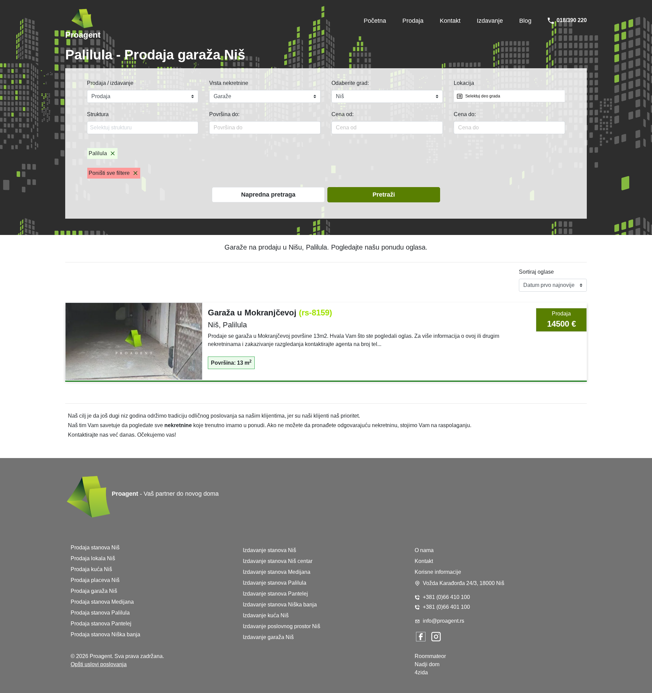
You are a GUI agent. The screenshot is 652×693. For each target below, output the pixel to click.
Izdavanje (490, 20)
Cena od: (342, 114)
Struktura (98, 114)
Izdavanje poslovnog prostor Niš (281, 626)
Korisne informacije (438, 572)
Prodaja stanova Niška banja (105, 634)
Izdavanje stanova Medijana (276, 572)
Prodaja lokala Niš (93, 558)
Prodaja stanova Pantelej (101, 623)
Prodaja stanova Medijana (102, 602)
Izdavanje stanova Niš (269, 550)
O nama (424, 550)
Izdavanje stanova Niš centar (277, 561)
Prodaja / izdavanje (110, 83)
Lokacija (464, 83)
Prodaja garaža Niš (94, 591)
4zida (421, 672)
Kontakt (450, 20)
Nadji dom (427, 664)
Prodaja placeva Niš (95, 580)
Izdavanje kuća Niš (266, 615)
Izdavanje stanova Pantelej (275, 594)
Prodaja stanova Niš (95, 547)
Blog (525, 20)
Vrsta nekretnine (228, 83)
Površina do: (224, 114)
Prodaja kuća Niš (91, 569)
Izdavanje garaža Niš (268, 637)
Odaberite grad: (350, 83)
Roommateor (430, 656)
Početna (375, 20)
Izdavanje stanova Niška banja (280, 604)
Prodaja (412, 20)
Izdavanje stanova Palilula (274, 583)
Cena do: (465, 114)
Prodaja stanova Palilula (100, 613)
